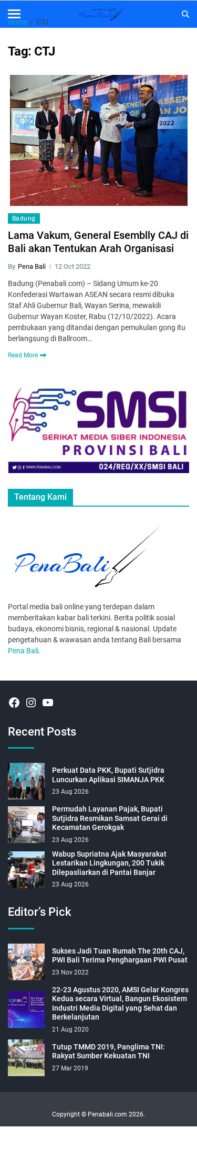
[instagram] (31, 702)
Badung (24, 218)
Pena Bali (32, 266)
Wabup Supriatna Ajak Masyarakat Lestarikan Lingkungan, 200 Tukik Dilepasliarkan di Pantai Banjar (109, 863)
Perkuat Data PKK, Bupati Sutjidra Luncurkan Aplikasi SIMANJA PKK (108, 775)
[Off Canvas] (14, 13)
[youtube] (48, 702)
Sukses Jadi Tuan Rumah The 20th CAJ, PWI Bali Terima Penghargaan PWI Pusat (120, 956)
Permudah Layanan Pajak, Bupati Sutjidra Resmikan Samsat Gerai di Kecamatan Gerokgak (110, 818)
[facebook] (14, 702)
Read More (23, 355)
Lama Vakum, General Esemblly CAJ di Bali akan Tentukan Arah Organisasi (98, 242)
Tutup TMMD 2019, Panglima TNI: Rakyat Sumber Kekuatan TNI (108, 1051)
